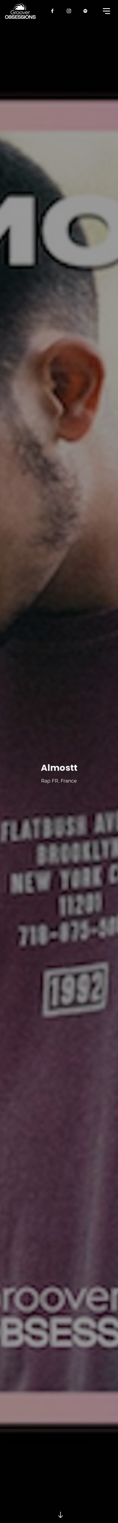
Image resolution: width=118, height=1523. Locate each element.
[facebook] (52, 11)
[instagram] (69, 11)
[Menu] (106, 10)
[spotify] (85, 11)
